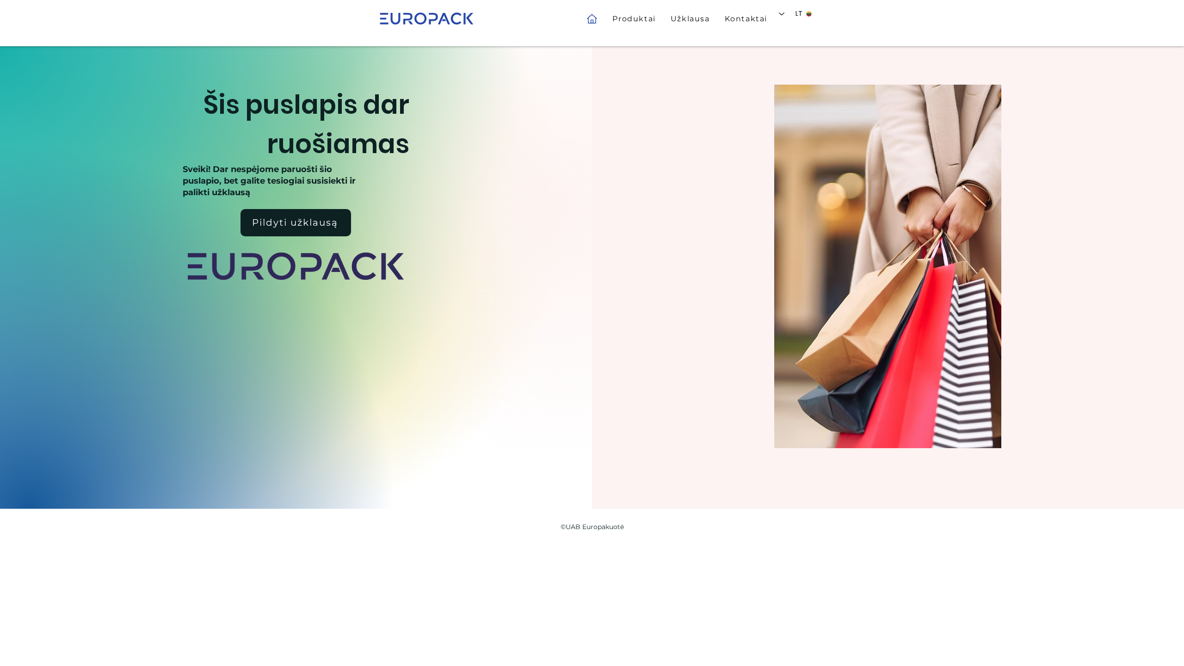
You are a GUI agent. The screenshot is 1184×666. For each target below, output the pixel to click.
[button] (634, 19)
